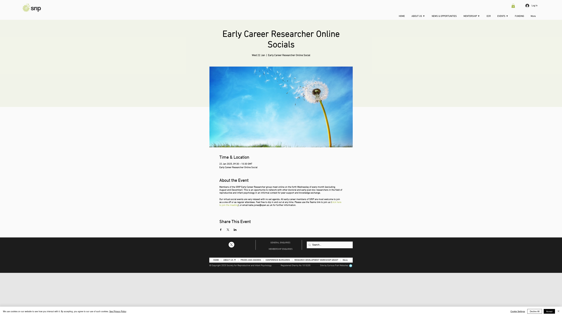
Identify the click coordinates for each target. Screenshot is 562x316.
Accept (549, 311)
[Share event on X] (228, 230)
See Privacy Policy (117, 311)
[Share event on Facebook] (220, 230)
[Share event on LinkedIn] (235, 230)
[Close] (558, 311)
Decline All (534, 311)
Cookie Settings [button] (517, 311)
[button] (513, 6)
